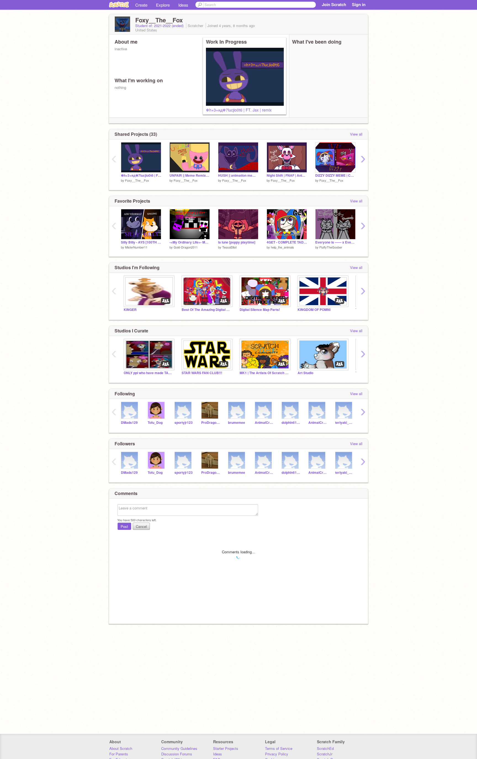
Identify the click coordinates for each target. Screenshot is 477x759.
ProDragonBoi (210, 422)
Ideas (183, 5)
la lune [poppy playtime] (236, 242)
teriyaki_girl (344, 422)
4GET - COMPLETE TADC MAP (287, 242)
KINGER (130, 309)
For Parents (118, 754)
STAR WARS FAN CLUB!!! (202, 373)
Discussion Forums (176, 754)
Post (124, 526)
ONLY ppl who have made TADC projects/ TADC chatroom (148, 373)
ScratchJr (324, 754)
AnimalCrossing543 (317, 422)
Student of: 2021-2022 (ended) (160, 25)
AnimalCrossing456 (264, 422)
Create (141, 5)
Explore (163, 5)
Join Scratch (334, 4)
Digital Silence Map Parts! (260, 309)
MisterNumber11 (136, 247)
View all (356, 134)
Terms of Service (278, 748)
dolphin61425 (291, 422)
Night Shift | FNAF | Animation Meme (287, 175)
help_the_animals (282, 247)
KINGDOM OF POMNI (314, 309)
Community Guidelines (179, 748)
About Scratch (120, 748)
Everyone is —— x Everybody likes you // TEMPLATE (335, 242)
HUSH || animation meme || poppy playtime (238, 175)
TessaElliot (229, 247)
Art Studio (305, 373)
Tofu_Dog (155, 422)
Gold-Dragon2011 (186, 247)
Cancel (141, 526)
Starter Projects (225, 748)
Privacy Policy (276, 754)
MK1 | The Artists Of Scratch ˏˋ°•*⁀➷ (264, 373)
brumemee (236, 422)
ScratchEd (325, 748)
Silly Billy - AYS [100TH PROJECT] (141, 242)
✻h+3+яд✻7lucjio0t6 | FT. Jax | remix (239, 110)
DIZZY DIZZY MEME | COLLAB (335, 175)
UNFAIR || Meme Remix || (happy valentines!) (189, 175)
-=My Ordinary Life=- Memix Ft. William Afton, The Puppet (189, 242)
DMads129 (129, 422)
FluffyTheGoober (330, 247)
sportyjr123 (183, 422)
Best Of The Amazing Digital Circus (206, 309)
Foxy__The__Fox (137, 180)
